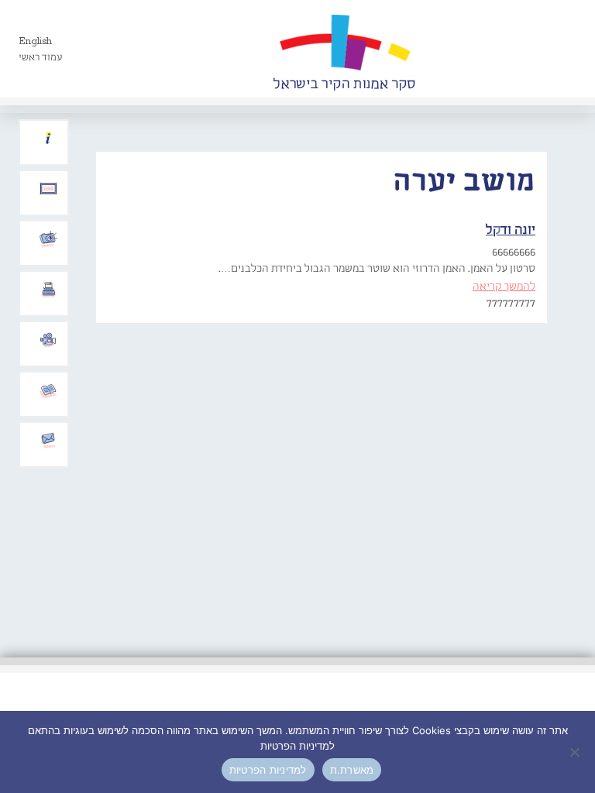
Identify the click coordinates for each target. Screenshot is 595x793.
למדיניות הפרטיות (268, 770)
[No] (575, 752)
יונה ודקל (510, 230)
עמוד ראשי (41, 58)
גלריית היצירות (48, 189)
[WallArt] (344, 49)
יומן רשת (48, 289)
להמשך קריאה (504, 286)
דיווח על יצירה (48, 239)
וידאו (48, 340)
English (35, 41)
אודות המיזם (48, 138)
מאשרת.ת (352, 770)
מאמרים (48, 390)
